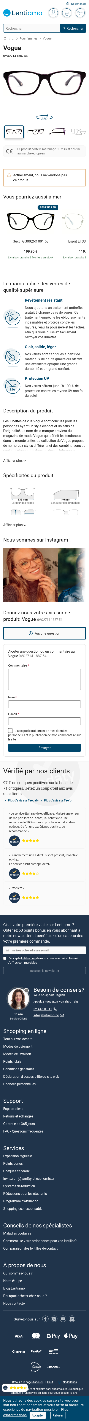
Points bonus (13, 1163)
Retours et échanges (18, 1116)
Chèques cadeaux (16, 1171)
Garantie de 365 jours (19, 1123)
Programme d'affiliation (20, 1201)
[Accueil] (5, 38)
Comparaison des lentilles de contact (30, 1248)
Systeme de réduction (19, 1186)
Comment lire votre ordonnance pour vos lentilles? (40, 1241)
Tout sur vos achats (17, 1038)
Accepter (38, 1415)
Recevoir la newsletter (44, 971)
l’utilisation (28, 958)
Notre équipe (12, 1280)
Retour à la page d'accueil (27, 1382)
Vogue (47, 38)
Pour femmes (28, 38)
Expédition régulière (17, 1156)
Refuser (58, 1415)
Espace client (13, 1108)
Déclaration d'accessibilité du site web (31, 1076)
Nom (12, 697)
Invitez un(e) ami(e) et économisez (28, 1178)
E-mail (13, 714)
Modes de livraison (17, 1054)
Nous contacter (14, 1303)
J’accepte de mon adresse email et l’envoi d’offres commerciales (43, 960)
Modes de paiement (17, 1046)
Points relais (12, 1061)
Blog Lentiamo (14, 1288)
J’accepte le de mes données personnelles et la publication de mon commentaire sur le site (44, 735)
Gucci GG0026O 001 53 (31, 241)
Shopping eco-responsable (22, 1208)
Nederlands (78, 4)
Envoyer (44, 747)
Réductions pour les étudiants (25, 1193)
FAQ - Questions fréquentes (23, 1131)
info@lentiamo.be (46, 1015)
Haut (50, 1382)
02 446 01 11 (42, 1009)
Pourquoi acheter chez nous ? (25, 1295)
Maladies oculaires (17, 1233)
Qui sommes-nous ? (18, 1273)
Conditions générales (18, 1069)
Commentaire (18, 665)
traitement (38, 731)
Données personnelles (19, 1084)
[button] (14, 131)
